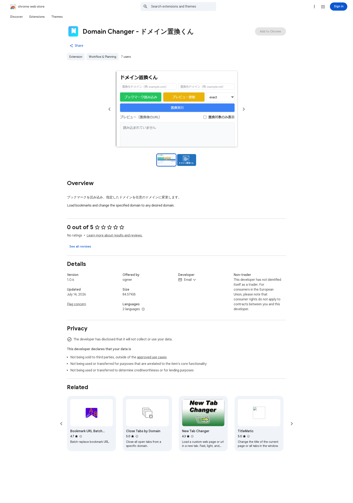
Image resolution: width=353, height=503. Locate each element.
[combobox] (183, 6)
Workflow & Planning (102, 57)
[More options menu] (314, 6)
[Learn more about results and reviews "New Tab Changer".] (192, 436)
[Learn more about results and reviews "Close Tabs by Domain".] (137, 436)
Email (188, 280)
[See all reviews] (80, 246)
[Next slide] (244, 109)
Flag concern (76, 304)
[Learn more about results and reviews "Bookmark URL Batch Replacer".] (80, 436)
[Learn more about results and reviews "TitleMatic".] (248, 436)
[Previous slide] (109, 109)
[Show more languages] (143, 309)
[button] (323, 7)
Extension (75, 57)
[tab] (16, 16)
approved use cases (152, 357)
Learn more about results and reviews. (115, 235)
